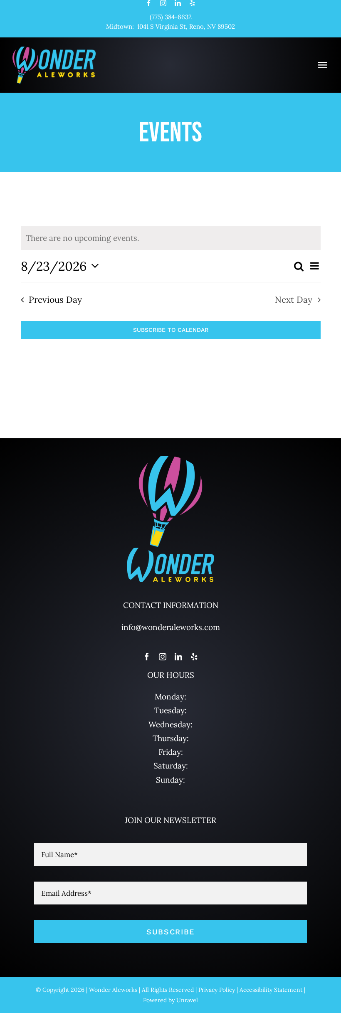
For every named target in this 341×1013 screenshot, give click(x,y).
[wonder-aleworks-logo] (54, 50)
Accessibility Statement (271, 989)
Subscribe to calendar (170, 329)
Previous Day (55, 299)
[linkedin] (178, 3)
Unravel (187, 1000)
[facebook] (149, 3)
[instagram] (163, 3)
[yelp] (192, 3)
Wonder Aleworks (113, 989)
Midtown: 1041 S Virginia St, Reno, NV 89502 (170, 26)
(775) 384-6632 (171, 17)
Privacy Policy (216, 989)
